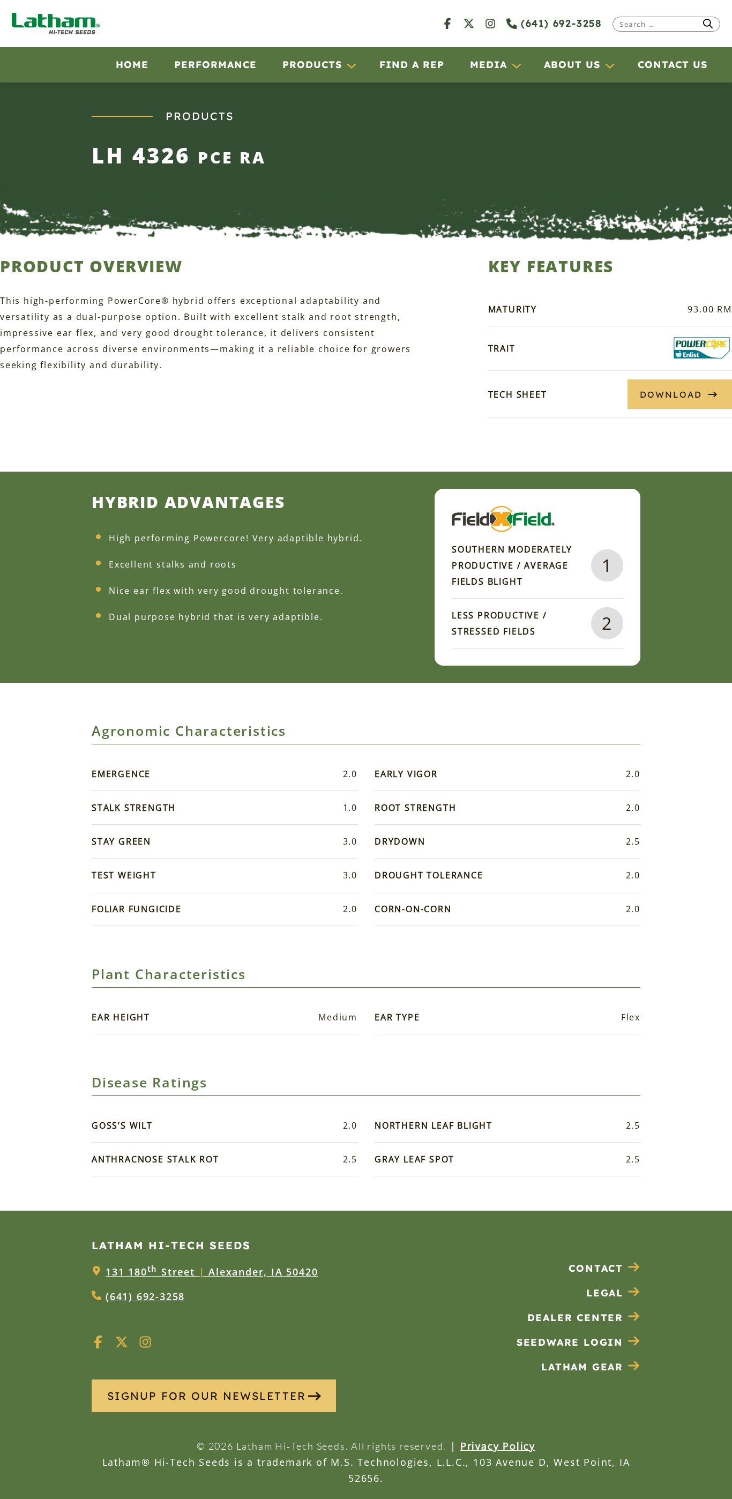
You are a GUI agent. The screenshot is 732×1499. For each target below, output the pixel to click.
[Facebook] (447, 23)
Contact (596, 1268)
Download (671, 394)
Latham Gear (582, 1367)
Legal (604, 1293)
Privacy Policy (497, 1446)
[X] (469, 23)
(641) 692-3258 (559, 23)
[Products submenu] (351, 65)
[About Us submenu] (609, 65)
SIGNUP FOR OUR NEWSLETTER (206, 1396)
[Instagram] (490, 23)
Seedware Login (570, 1342)
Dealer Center (575, 1317)
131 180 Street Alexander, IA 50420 (212, 1271)
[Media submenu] (516, 65)
